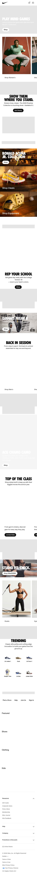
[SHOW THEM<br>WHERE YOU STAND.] (18, 103)
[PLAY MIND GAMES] (18, 20)
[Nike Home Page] (5, 3)
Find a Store (7, 700)
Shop (6, 29)
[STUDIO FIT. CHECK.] (18, 568)
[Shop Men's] (16, 372)
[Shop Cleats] (18, 179)
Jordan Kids (10, 535)
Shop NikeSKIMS (10, 573)
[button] (18, 442)
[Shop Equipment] (18, 204)
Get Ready (18, 110)
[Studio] (16, 601)
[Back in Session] (18, 345)
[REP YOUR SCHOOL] (18, 280)
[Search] (29, 2)
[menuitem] (5, 856)
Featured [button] (5, 713)
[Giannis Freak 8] (18, 323)
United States (8, 846)
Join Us (23, 700)
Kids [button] (4, 768)
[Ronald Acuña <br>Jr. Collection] (18, 157)
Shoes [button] (4, 731)
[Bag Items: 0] (33, 2)
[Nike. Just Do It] (18, 125)
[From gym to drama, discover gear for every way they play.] (16, 513)
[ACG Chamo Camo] (18, 442)
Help (16, 700)
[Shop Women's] (16, 58)
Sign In (31, 700)
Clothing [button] (5, 749)
